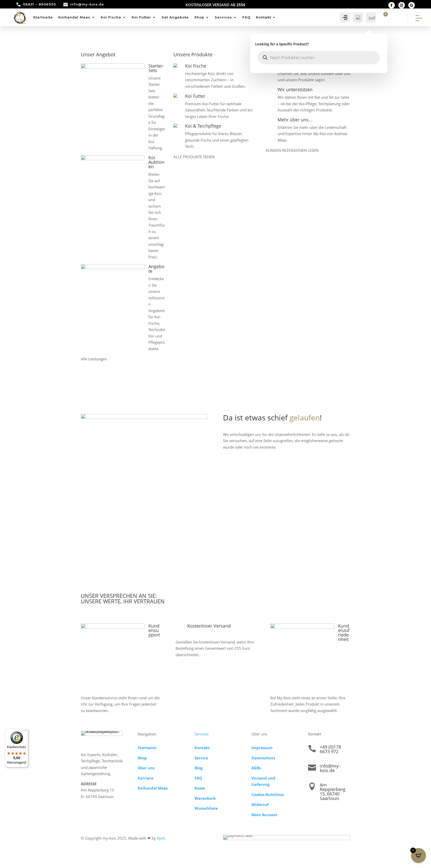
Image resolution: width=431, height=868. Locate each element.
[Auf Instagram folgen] (401, 5)
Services (223, 17)
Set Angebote (175, 17)
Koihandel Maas (74, 17)
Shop (199, 17)
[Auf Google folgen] (411, 5)
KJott (161, 838)
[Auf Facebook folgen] (391, 5)
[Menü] (25, 732)
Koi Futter (141, 17)
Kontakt (263, 17)
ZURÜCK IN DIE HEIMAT (255, 464)
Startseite (43, 17)
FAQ (246, 17)
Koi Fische (111, 17)
